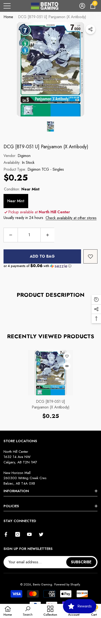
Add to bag (42, 256)
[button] (82, 5)
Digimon (24, 155)
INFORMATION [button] (16, 491)
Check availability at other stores (71, 218)
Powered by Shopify (67, 584)
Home (8, 17)
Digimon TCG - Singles (45, 169)
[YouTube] (29, 534)
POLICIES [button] (11, 506)
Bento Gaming (42, 584)
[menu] (7, 5)
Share (90, 29)
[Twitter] (41, 534)
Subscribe (81, 562)
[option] (50, 69)
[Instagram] (17, 534)
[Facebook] (6, 534)
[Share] (90, 29)
